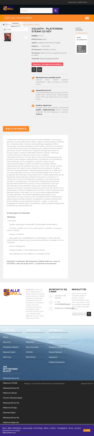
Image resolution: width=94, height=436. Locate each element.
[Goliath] (7, 37)
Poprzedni (5, 37)
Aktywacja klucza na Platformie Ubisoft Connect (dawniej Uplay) (12, 393)
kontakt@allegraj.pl (62, 304)
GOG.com (7, 357)
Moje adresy (30, 357)
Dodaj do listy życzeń (34, 69)
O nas (51, 342)
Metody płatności (55, 352)
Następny (26, 37)
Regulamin (53, 357)
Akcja (42, 58)
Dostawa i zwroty (55, 347)
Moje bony (30, 342)
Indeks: (35, 36)
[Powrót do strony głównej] (4, 24)
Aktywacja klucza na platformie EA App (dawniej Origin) (11, 408)
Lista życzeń (79, 29)
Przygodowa (50, 58)
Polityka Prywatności (24, 433)
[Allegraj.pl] (9, 8)
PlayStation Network (10, 347)
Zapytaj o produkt (39, 69)
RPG (57, 58)
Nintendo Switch (9, 352)
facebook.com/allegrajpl (64, 308)
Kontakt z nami (55, 337)
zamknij (87, 430)
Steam (5, 337)
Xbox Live (7, 342)
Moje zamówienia (33, 337)
